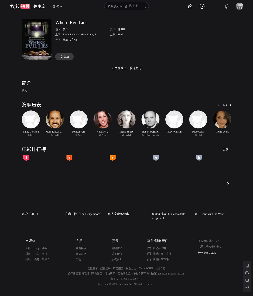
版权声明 (110, 273)
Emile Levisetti (71, 34)
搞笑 (36, 259)
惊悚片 (122, 29)
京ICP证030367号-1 (132, 278)
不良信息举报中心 (208, 240)
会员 (79, 241)
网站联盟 (116, 248)
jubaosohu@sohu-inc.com (171, 273)
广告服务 (118, 268)
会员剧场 (81, 253)
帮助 (78, 259)
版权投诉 (116, 259)
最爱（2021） (31, 214)
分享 (66, 57)
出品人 (46, 259)
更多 (226, 149)
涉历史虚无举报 (207, 253)
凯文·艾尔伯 (70, 39)
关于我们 (116, 253)
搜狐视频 (20, 6)
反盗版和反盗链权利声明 (132, 273)
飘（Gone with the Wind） (211, 214)
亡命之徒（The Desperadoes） (84, 214)
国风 (28, 259)
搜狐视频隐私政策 (91, 273)
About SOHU (146, 268)
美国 (65, 29)
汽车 (36, 253)
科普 (28, 253)
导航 (55, 6)
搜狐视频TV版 (161, 259)
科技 (44, 253)
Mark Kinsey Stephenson (94, 34)
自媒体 (30, 241)
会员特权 (81, 248)
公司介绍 (160, 268)
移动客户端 (159, 248)
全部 (28, 248)
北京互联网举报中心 (210, 246)
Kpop (36, 248)
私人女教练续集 (118, 214)
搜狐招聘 (105, 268)
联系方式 (131, 268)
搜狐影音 (158, 253)
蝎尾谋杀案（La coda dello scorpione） (168, 216)
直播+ (169, 253)
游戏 (44, 248)
